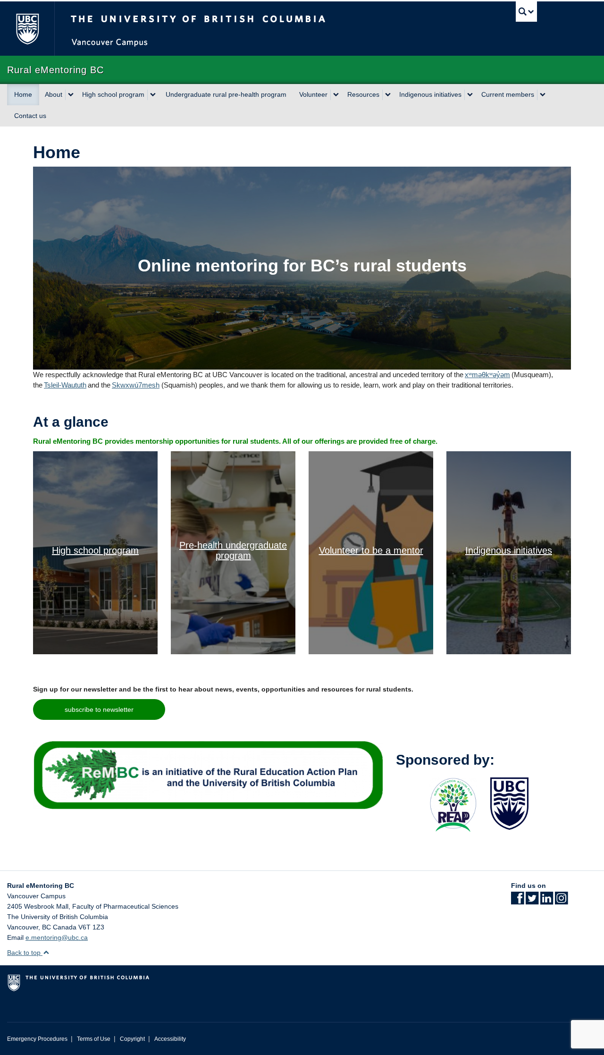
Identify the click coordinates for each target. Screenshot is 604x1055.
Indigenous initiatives (430, 94)
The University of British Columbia (27, 28)
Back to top (24, 952)
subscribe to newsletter (99, 709)
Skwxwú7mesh (135, 385)
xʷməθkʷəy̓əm (487, 375)
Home (23, 94)
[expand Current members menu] (542, 95)
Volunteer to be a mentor (371, 550)
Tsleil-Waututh (65, 385)
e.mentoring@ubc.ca (56, 937)
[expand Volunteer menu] (336, 95)
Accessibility (170, 1039)
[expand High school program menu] (153, 95)
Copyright (132, 1039)
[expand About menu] (70, 95)
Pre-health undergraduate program (233, 550)
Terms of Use (93, 1039)
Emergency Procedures (37, 1039)
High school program (113, 94)
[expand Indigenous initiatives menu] (470, 95)
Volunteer (313, 94)
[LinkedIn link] (546, 901)
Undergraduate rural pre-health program (226, 94)
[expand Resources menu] (388, 95)
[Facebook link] (517, 901)
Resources (363, 94)
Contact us (30, 115)
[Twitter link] (532, 901)
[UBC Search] (526, 11)
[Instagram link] (561, 901)
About (53, 94)
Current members (507, 94)
